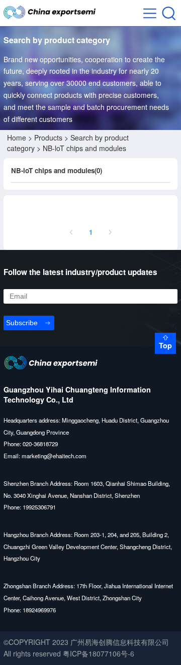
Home (16, 137)
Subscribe (22, 323)
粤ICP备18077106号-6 (98, 653)
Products (48, 137)
